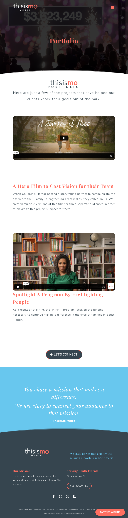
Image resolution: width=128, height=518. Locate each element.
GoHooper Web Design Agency (70, 513)
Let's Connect (65, 354)
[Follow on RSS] (74, 496)
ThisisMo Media (41, 509)
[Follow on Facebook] (54, 496)
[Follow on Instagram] (60, 496)
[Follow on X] (67, 496)
